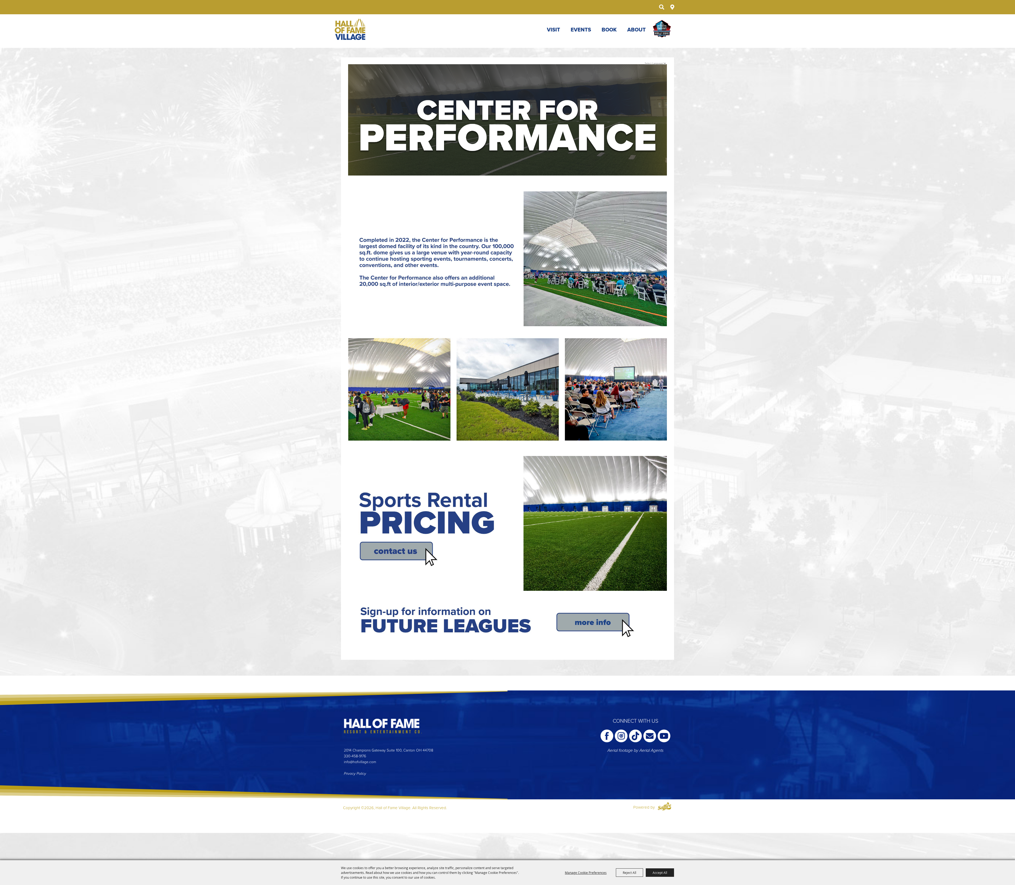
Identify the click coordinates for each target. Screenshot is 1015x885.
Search (661, 7)
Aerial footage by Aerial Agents (635, 750)
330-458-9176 (355, 756)
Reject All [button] (629, 872)
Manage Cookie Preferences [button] (586, 872)
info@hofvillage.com (360, 762)
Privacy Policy (355, 773)
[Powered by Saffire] (664, 807)
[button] (507, 259)
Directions (672, 7)
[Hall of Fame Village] (350, 29)
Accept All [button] (660, 872)
